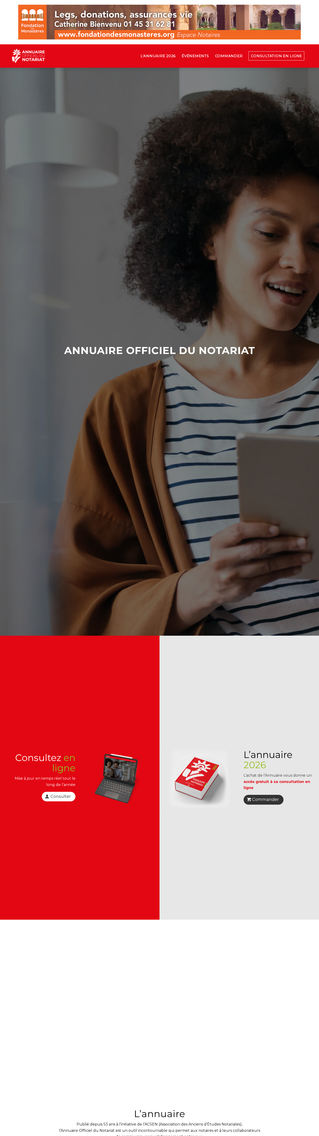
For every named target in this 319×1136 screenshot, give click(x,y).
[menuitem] (158, 56)
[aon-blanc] (43, 56)
